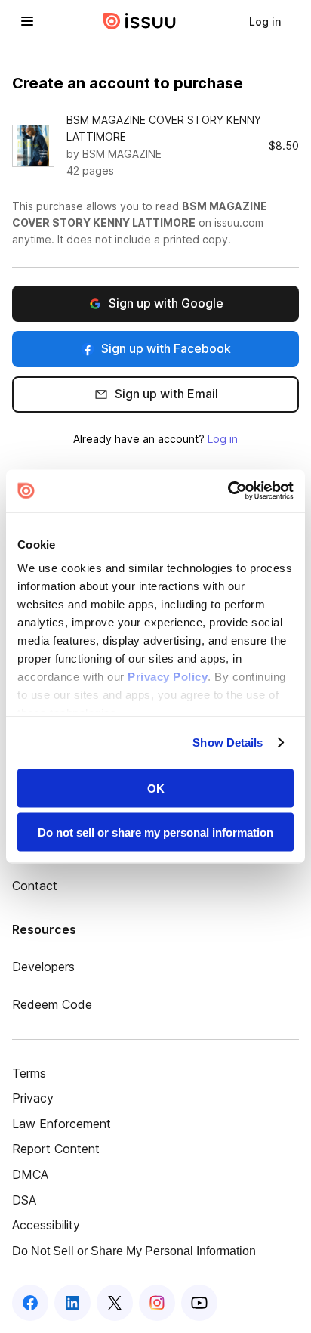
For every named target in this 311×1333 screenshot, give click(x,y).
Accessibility (46, 1224)
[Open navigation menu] (27, 21)
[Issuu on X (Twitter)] (115, 1303)
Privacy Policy (168, 676)
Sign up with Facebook (166, 348)
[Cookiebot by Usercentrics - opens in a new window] (228, 491)
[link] (265, 21)
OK (156, 787)
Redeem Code (52, 1004)
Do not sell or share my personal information (155, 832)
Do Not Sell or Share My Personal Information (134, 1251)
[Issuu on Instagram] (157, 1303)
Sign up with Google (166, 303)
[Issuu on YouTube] (199, 1303)
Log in (223, 438)
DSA (24, 1200)
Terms (29, 1073)
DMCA (30, 1174)
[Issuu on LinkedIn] (72, 1303)
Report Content (56, 1148)
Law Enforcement (61, 1123)
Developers (43, 966)
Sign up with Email (166, 393)
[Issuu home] (139, 21)
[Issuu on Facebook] (30, 1303)
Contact (34, 885)
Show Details (227, 742)
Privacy (33, 1098)
